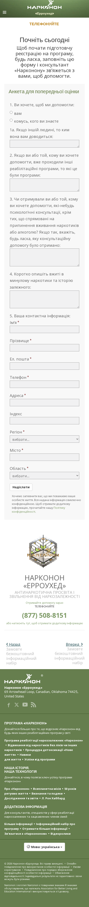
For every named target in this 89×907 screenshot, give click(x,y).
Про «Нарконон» (17, 789)
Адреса (16, 395)
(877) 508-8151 (44, 615)
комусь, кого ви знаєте (36, 121)
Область (18, 468)
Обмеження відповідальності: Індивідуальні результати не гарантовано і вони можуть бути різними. (43, 876)
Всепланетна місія (47, 789)
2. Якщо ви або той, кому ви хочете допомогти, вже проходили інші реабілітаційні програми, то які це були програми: (44, 165)
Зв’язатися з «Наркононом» (25, 834)
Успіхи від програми (39, 759)
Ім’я (13, 322)
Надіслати (21, 487)
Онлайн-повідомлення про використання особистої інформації (40, 865)
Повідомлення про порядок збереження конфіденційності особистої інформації (38, 871)
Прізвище (19, 340)
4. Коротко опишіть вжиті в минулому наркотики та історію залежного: (41, 280)
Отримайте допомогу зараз (44, 603)
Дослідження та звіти (21, 798)
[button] (44, 849)
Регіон (16, 432)
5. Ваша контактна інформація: (40, 315)
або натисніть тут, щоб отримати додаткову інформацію (44, 623)
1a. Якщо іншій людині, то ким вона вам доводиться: (39, 133)
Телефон (18, 377)
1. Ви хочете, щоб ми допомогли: (42, 104)
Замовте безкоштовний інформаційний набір (69, 653)
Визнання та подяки (47, 793)
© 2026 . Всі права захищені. (33, 863)
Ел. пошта (19, 359)
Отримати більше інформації (44, 829)
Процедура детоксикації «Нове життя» (38, 752)
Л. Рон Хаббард (53, 798)
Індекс (16, 413)
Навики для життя (17, 757)
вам (18, 113)
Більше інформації (18, 824)
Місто (15, 450)
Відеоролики (61, 834)
